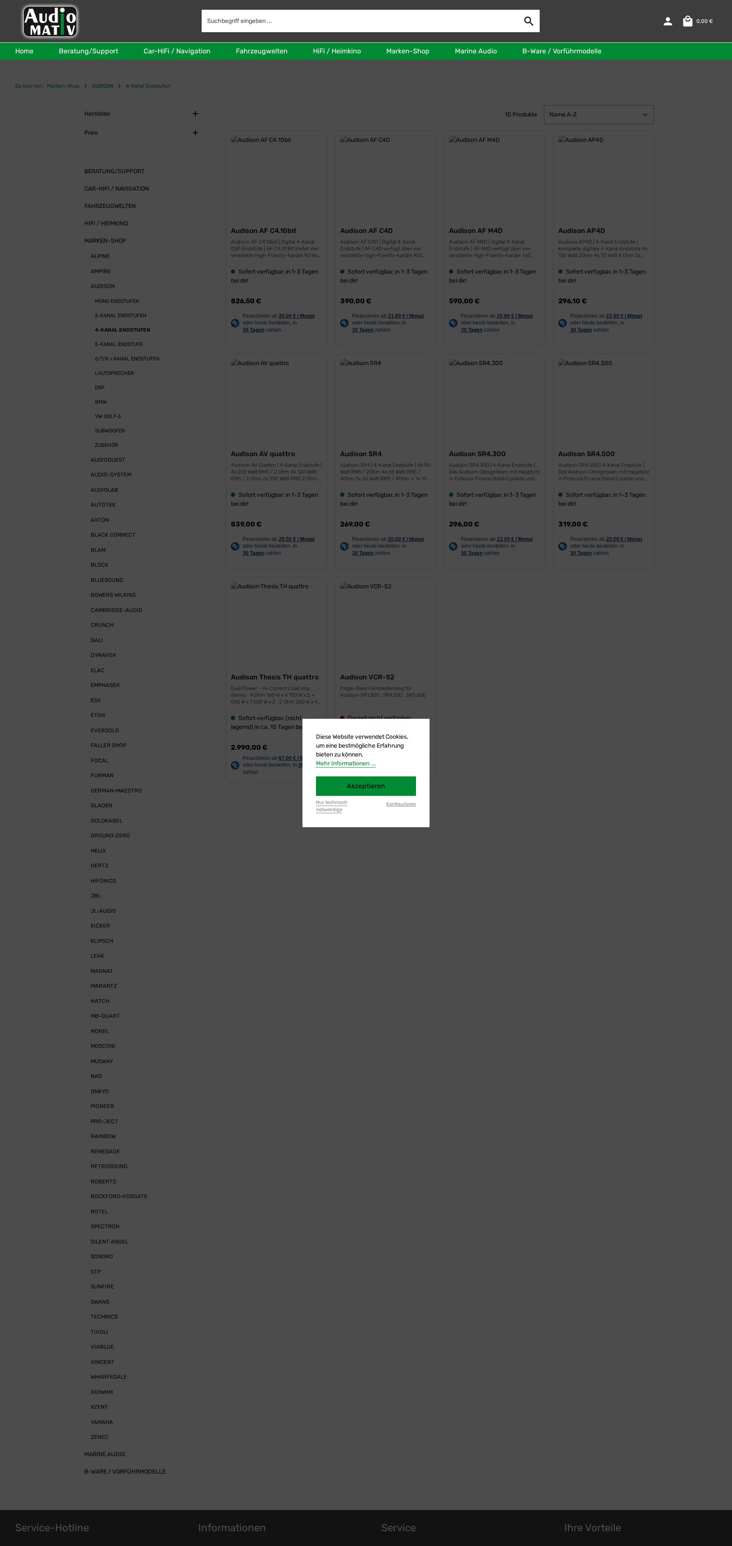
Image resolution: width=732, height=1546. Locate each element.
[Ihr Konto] (667, 21)
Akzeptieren (366, 786)
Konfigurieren (401, 804)
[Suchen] (529, 21)
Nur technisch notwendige (331, 806)
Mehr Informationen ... (346, 763)
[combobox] (360, 21)
